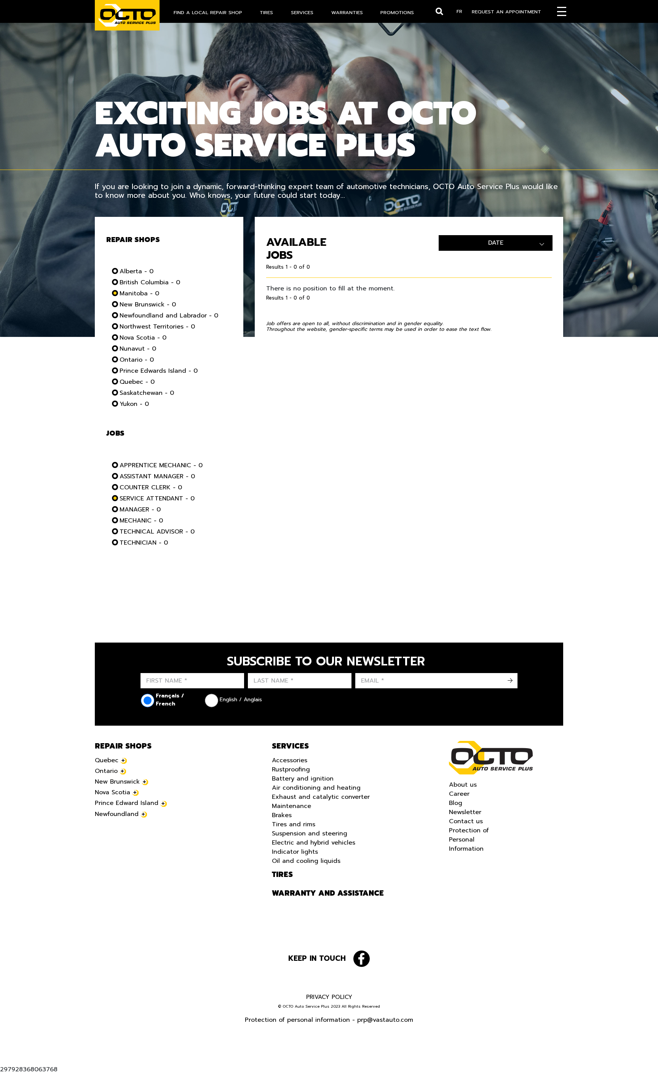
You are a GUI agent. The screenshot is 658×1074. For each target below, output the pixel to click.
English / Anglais (241, 700)
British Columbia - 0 (150, 282)
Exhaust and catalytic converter (321, 796)
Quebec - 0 (137, 381)
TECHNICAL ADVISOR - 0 (157, 531)
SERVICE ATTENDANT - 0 (157, 498)
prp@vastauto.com (385, 1019)
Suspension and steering (309, 833)
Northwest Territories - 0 (157, 326)
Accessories (289, 760)
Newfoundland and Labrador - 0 (169, 315)
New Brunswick (117, 781)
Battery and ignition (303, 778)
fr (459, 11)
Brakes (282, 815)
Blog (455, 803)
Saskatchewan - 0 (147, 393)
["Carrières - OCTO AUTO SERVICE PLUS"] (127, 15)
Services (290, 746)
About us (463, 784)
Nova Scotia (112, 792)
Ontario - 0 (137, 359)
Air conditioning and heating (316, 787)
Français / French (170, 700)
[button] (15, 1059)
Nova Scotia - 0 (143, 337)
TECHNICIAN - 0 (144, 542)
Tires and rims (293, 824)
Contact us (466, 821)
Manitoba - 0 (139, 293)
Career (459, 793)
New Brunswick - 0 (148, 304)
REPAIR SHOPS (123, 746)
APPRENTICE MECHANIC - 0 (161, 465)
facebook (361, 959)
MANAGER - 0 (140, 509)
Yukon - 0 (134, 404)
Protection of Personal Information (469, 839)
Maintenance (291, 806)
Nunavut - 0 (138, 348)
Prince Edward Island (126, 803)
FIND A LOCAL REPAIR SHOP (208, 12)
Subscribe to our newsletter (326, 661)
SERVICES (302, 12)
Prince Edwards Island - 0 (159, 370)
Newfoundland (117, 814)
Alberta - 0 (136, 271)
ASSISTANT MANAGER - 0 (157, 476)
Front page (491, 757)
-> (510, 680)
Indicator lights (295, 851)
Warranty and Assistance (328, 893)
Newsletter (465, 812)
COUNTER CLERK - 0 (151, 487)
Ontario (106, 771)
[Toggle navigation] (562, 11)
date (495, 242)
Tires (282, 874)
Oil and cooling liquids (306, 861)
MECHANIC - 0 (141, 520)
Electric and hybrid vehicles (313, 842)
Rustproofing (291, 769)
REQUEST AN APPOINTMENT (506, 11)
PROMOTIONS (397, 12)
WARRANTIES (347, 12)
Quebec (106, 760)
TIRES (266, 12)
